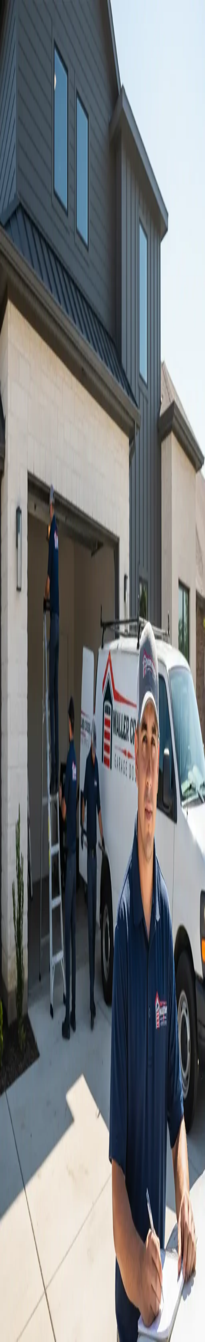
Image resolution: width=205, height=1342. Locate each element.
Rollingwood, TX (22, 1041)
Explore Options (68, 986)
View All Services (58, 577)
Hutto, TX (17, 1045)
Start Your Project (13, 743)
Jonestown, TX (20, 1077)
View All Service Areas (25, 1086)
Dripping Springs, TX (24, 1063)
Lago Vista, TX (20, 1074)
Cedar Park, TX (21, 1016)
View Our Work (36, 97)
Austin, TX (18, 1009)
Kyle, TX (17, 1052)
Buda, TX (17, 1056)
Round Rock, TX (22, 1012)
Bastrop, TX (19, 1066)
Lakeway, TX (19, 1030)
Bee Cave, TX (20, 1034)
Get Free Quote (11, 97)
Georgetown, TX (21, 1020)
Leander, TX (19, 1023)
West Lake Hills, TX (23, 1038)
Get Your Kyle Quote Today (28, 577)
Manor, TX (18, 1048)
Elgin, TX (17, 1070)
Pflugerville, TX (21, 1027)
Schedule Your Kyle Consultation (27, 986)
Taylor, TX (18, 1081)
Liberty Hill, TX (21, 1059)
